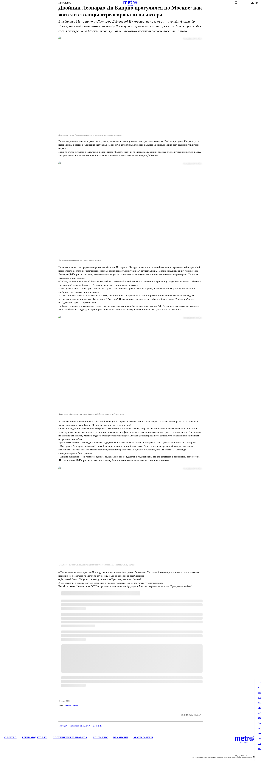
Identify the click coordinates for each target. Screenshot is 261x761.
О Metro (10, 737)
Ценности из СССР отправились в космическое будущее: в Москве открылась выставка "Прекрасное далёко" (134, 586)
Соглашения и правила (70, 737)
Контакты (100, 737)
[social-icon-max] (23, 756)
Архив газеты (143, 737)
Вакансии (120, 737)
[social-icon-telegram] (12, 756)
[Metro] (130, 3)
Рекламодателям (34, 737)
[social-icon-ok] (17, 756)
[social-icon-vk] (6, 756)
